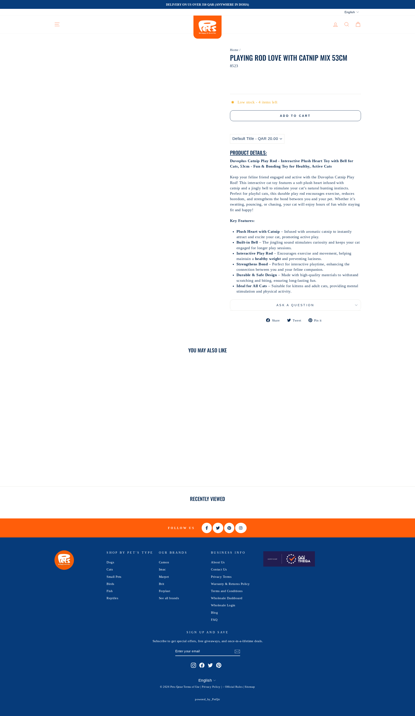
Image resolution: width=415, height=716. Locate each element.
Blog (214, 612)
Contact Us (219, 569)
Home (234, 50)
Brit (161, 584)
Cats (110, 569)
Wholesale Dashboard (227, 598)
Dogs (110, 562)
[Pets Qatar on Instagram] (193, 665)
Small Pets (114, 576)
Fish (110, 591)
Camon (164, 562)
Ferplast (164, 591)
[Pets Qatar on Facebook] (201, 665)
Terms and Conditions (227, 591)
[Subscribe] (237, 651)
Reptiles (112, 598)
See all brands (169, 598)
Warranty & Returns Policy (230, 584)
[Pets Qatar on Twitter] (210, 665)
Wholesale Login (223, 605)
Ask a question (295, 305)
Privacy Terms (221, 576)
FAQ (214, 619)
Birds (110, 584)
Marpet (164, 576)
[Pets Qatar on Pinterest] (218, 665)
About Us (218, 562)
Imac (162, 569)
